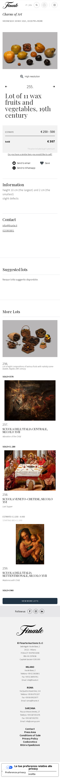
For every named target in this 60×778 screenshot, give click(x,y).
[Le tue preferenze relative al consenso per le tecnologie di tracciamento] (15, 772)
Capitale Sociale (26, 659)
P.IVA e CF (24, 653)
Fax (23, 677)
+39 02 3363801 (34, 673)
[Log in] (44, 5)
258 (5, 494)
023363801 (8, 230)
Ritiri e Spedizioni (30, 745)
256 (5, 363)
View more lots (30, 601)
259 (5, 568)
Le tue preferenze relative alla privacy (33, 767)
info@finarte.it (10, 225)
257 (5, 424)
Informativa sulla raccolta (19, 774)
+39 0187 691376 (33, 715)
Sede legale (24, 646)
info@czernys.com (33, 721)
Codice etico (30, 741)
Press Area (30, 732)
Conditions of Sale (30, 735)
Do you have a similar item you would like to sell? (30, 154)
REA (25, 656)
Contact (30, 728)
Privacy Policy (30, 738)
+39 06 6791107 (34, 694)
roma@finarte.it (32, 700)
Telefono (23, 673)
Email (24, 680)
